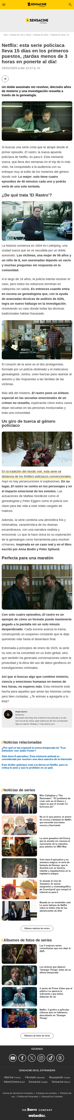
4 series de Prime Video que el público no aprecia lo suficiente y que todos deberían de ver (56, 992)
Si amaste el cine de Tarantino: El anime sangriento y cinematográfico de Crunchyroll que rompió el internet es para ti (55, 886)
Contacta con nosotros (46, 1093)
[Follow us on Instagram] (41, 1058)
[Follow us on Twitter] (32, 1058)
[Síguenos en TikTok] (51, 1058)
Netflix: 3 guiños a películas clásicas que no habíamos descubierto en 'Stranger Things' (54, 1013)
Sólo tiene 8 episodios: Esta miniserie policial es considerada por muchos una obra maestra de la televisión (37, 758)
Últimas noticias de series (37, 928)
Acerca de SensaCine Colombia (18, 1093)
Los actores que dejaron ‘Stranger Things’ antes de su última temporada (55, 970)
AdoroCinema (11, 1081)
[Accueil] (37, 4)
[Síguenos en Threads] (60, 1058)
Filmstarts (30, 1077)
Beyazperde (56, 1077)
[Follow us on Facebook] (22, 1058)
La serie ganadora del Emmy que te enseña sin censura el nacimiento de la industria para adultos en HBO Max (55, 842)
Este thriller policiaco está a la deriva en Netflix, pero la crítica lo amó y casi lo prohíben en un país (34, 766)
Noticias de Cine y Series (20, 35)
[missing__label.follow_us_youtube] (13, 1058)
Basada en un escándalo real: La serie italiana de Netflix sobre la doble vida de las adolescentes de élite (55, 906)
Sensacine (34, 1081)
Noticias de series (41, 35)
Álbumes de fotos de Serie (37, 1036)
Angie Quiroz (21, 712)
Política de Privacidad (28, 1096)
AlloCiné (8, 1077)
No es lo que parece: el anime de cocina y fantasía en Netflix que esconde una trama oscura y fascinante (55, 821)
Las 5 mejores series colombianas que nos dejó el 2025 (55, 948)
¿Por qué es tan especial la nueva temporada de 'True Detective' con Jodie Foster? (34, 749)
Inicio (5, 35)
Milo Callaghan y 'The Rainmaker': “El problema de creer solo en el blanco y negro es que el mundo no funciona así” (55, 801)
